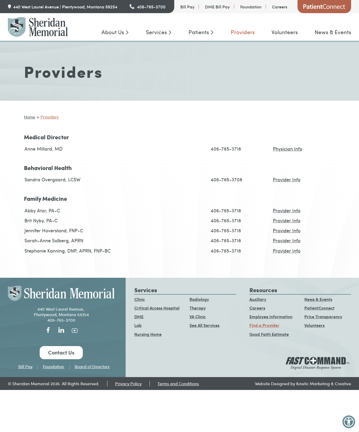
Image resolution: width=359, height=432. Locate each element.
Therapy (197, 308)
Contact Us (61, 352)
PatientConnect (324, 6)
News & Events (333, 32)
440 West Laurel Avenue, (61, 309)
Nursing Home (148, 334)
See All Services (204, 325)
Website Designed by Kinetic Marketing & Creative (303, 383)
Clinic (139, 299)
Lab (138, 325)
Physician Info (287, 148)
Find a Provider (264, 325)
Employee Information (271, 316)
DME (138, 316)
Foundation (250, 6)
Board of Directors (92, 366)
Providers (243, 32)
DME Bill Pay (217, 6)
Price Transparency (323, 316)
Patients (198, 32)
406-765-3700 (151, 6)
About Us (112, 32)
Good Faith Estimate (269, 334)
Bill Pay (187, 6)
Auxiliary (257, 299)
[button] (349, 422)
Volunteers (284, 32)
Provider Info (286, 179)
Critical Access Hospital (157, 308)
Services (156, 32)
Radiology (199, 299)
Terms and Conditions (178, 383)
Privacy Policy (128, 383)
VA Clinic (197, 316)
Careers (279, 6)
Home (29, 117)
